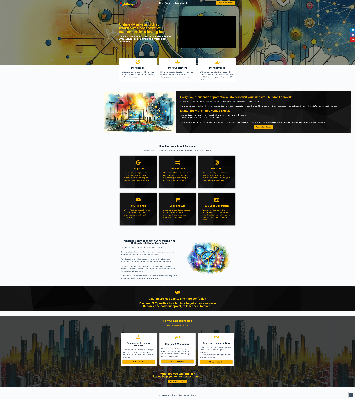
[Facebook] (352, 34)
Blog (161, 3)
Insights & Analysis (180, 3)
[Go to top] (351, 395)
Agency (168, 3)
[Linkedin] (352, 30)
